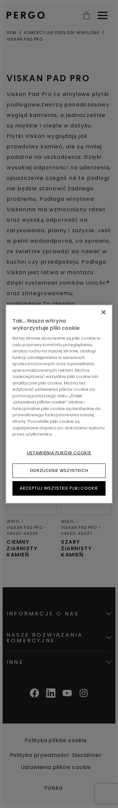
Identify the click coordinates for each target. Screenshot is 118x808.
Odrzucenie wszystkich (59, 470)
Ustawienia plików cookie (59, 453)
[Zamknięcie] (103, 312)
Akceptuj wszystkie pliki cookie (59, 488)
